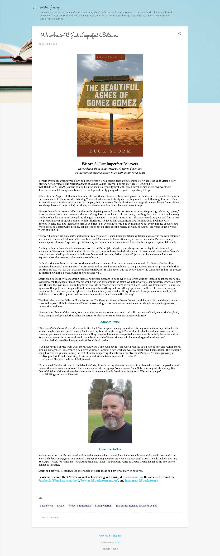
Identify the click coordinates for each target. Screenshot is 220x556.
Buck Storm (46, 506)
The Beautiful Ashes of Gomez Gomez (136, 506)
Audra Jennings (50, 7)
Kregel (61, 506)
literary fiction (103, 506)
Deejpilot (117, 542)
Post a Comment (51, 518)
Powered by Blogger (110, 536)
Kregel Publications (80, 506)
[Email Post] (40, 499)
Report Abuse (110, 549)
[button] (180, 33)
